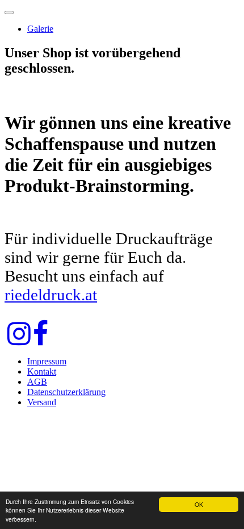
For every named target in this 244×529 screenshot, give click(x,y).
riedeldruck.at (51, 295)
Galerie (40, 28)
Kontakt (41, 371)
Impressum (46, 361)
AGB (37, 382)
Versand (41, 402)
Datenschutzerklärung (66, 392)
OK (199, 504)
